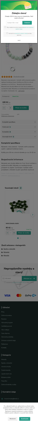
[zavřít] (33, 4)
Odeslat (27, 23)
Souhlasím (24, 419)
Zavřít (19, 40)
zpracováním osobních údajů (21, 33)
